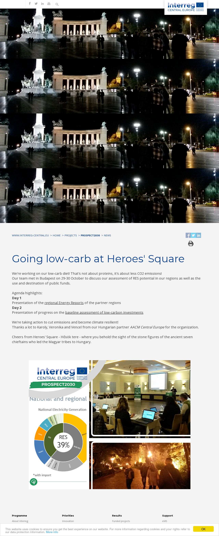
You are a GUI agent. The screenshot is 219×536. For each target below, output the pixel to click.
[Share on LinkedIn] (198, 235)
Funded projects (121, 521)
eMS (164, 521)
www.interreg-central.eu (30, 235)
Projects (71, 235)
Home (57, 235)
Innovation (68, 521)
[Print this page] (189, 243)
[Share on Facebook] (188, 235)
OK (203, 529)
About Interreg (20, 521)
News (107, 235)
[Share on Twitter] (193, 235)
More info (52, 532)
